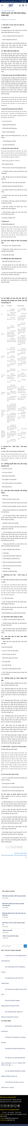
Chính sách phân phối (7, 855)
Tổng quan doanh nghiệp (7, 10)
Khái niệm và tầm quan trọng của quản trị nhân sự (20, 855)
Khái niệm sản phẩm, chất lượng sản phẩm (14, 896)
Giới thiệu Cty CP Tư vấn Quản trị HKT (11, 1101)
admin (14, 19)
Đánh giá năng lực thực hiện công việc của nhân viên (14, 914)
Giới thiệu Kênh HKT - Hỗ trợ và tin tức (10, 1099)
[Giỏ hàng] (23, 5)
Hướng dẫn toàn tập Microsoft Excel (15, 1048)
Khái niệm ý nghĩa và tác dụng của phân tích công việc (13, 904)
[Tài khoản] (20, 5)
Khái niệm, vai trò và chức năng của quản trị (13, 923)
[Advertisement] (14, 874)
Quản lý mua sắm (7, 930)
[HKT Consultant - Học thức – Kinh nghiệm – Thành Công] (11, 5)
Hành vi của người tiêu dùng (10, 936)
